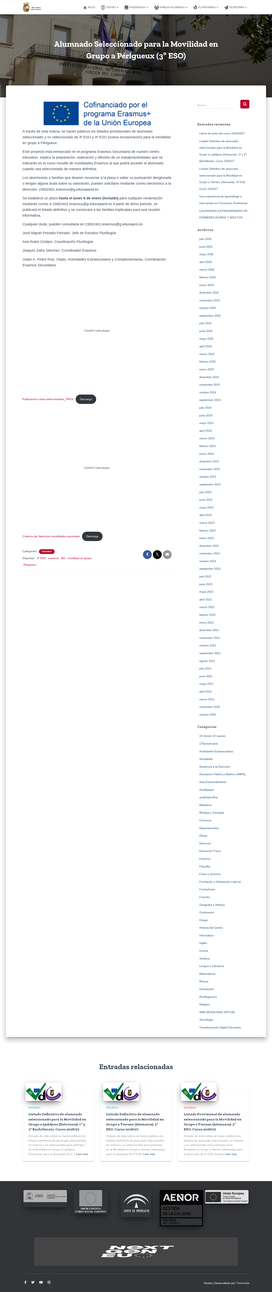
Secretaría (237, 7)
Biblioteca (205, 805)
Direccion (205, 843)
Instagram (49, 1282)
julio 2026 (205, 239)
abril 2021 (205, 691)
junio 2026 (205, 246)
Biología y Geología (211, 812)
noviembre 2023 (209, 469)
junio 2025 (205, 331)
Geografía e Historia (212, 904)
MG (63, 558)
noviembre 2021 (209, 637)
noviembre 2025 (209, 300)
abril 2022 (205, 599)
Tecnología (206, 1019)
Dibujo (203, 835)
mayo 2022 (206, 591)
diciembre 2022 (209, 545)
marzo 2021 (206, 699)
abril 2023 (205, 515)
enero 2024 (206, 453)
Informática (206, 935)
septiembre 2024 (210, 400)
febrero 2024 (207, 446)
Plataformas (207, 7)
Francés (204, 897)
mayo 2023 (206, 507)
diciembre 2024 (209, 377)
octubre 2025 (207, 307)
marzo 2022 (206, 607)
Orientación (206, 989)
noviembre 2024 (209, 384)
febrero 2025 (207, 361)
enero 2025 (206, 369)
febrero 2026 (207, 277)
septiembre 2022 (210, 568)
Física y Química (209, 874)
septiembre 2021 (210, 653)
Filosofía (204, 866)
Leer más (82, 1154)
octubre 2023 (207, 476)
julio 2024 (205, 407)
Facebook (25, 1282)
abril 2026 (205, 262)
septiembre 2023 (210, 484)
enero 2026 (206, 285)
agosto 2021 (207, 660)
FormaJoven (207, 889)
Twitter (32, 1282)
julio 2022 (205, 576)
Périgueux (29, 564)
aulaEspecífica (208, 797)
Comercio (205, 820)
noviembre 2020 (209, 706)
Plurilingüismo (208, 996)
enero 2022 (206, 622)
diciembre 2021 (209, 630)
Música (203, 981)
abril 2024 (205, 430)
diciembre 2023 (209, 461)
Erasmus (47, 551)
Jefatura (204, 958)
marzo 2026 (206, 269)
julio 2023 (205, 492)
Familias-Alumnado (173, 7)
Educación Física (210, 851)
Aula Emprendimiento (212, 782)
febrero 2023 (207, 530)
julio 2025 (205, 323)
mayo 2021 (206, 683)
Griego (203, 920)
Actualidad (205, 758)
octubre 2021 (207, 645)
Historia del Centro (211, 927)
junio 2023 (205, 499)
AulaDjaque (206, 789)
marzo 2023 (206, 522)
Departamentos (209, 828)
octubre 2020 (207, 714)
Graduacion (206, 912)
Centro (111, 7)
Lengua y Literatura (211, 966)
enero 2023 (206, 538)
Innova (203, 950)
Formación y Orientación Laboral (220, 881)
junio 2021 (205, 676)
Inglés (203, 943)
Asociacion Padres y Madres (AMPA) (222, 774)
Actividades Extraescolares (216, 751)
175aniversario (208, 743)
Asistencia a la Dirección (214, 766)
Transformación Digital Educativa (220, 1027)
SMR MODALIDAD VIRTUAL (217, 1012)
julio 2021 (205, 668)
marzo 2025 (206, 354)
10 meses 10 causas (212, 735)
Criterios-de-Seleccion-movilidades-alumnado (51, 536)
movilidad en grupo (80, 558)
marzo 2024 (206, 438)
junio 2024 (205, 415)
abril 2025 (205, 346)
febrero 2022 (207, 614)
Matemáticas (207, 973)
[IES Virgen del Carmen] (32, 7)
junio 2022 (205, 584)
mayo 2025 (206, 338)
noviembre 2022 (209, 553)
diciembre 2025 (209, 292)
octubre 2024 (207, 392)
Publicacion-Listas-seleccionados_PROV (48, 399)
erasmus (53, 558)
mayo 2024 (206, 423)
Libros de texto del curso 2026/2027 (222, 133)
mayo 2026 (206, 254)
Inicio (91, 7)
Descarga (86, 399)
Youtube (41, 1282)
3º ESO (41, 558)
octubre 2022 (207, 561)
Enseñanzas (137, 7)
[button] (117, 7)
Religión (204, 1004)
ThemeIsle (242, 1283)
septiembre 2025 (210, 315)
